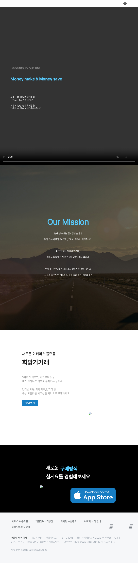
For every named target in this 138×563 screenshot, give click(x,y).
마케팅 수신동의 (69, 521)
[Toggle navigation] (125, 3)
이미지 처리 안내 (92, 521)
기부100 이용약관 (21, 527)
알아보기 (30, 403)
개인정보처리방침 (44, 521)
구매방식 (69, 469)
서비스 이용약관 (20, 521)
